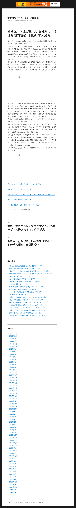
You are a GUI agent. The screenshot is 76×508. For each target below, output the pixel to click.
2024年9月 (13, 380)
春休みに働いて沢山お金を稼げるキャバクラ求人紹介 (27, 315)
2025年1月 (12, 370)
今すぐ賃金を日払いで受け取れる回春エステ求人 (25, 268)
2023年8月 (13, 414)
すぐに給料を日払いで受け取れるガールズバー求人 (26, 305)
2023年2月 (13, 430)
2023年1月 (12, 432)
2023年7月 (13, 417)
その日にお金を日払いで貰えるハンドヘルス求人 (25, 281)
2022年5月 (13, 453)
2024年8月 (13, 383)
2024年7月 (13, 385)
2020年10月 (13, 487)
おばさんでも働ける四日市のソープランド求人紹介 (26, 300)
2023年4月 (13, 425)
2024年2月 (13, 398)
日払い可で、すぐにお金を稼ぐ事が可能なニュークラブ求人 (29, 271)
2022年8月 (13, 445)
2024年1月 (13, 401)
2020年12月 (13, 482)
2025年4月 (13, 362)
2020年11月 (13, 484)
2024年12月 (13, 372)
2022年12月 (13, 435)
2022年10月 (13, 440)
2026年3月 (13, 333)
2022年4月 (13, 456)
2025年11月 (13, 344)
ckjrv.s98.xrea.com (15, 210)
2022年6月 (13, 451)
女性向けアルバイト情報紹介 (25, 18)
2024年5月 (13, 391)
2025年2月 (13, 367)
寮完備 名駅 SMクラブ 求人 (18, 294)
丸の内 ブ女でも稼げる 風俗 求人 (20, 200)
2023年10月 (13, 409)
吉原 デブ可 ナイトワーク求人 (20, 276)
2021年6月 (12, 466)
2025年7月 (13, 354)
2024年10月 (13, 378)
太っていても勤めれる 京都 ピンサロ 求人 (23, 205)
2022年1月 (12, 464)
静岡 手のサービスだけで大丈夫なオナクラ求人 (25, 313)
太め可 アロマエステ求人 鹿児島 (19, 189)
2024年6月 (13, 388)
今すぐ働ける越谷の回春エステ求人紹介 (22, 289)
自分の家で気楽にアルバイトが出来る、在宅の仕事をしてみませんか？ (31, 194)
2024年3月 (13, 396)
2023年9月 (13, 411)
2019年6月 (12, 490)
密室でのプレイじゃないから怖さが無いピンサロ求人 (27, 310)
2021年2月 (12, 477)
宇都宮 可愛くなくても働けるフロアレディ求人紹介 (27, 308)
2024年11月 (13, 375)
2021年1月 (12, 479)
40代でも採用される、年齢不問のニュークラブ (25, 302)
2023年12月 (13, 404)
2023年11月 (13, 406)
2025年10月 (13, 346)
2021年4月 (12, 471)
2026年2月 (13, 336)
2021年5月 (12, 469)
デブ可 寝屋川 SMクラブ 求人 (19, 284)
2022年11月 (13, 438)
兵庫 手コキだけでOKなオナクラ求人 (22, 279)
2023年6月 (13, 419)
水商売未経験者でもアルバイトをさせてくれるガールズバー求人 (30, 274)
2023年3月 (13, 427)
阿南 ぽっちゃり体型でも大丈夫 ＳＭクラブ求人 (25, 184)
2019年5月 (12, 492)
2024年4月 (13, 393)
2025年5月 (13, 359)
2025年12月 (13, 341)
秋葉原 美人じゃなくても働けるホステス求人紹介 (26, 287)
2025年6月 (13, 357)
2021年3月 (12, 474)
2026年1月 (13, 339)
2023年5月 (13, 422)
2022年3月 (13, 458)
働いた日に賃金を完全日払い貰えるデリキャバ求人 (26, 266)
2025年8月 (13, 352)
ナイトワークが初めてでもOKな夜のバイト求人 (25, 292)
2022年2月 (13, 461)
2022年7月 (13, 448)
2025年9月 (13, 349)
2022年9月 (13, 443)
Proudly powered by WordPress (34, 502)
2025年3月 (13, 365)
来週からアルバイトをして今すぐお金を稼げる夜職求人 (27, 297)
